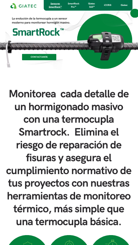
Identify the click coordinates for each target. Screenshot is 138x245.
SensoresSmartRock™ (55, 5)
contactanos (39, 57)
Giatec (124, 5)
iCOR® (108, 5)
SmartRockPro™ (73, 5)
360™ (92, 7)
